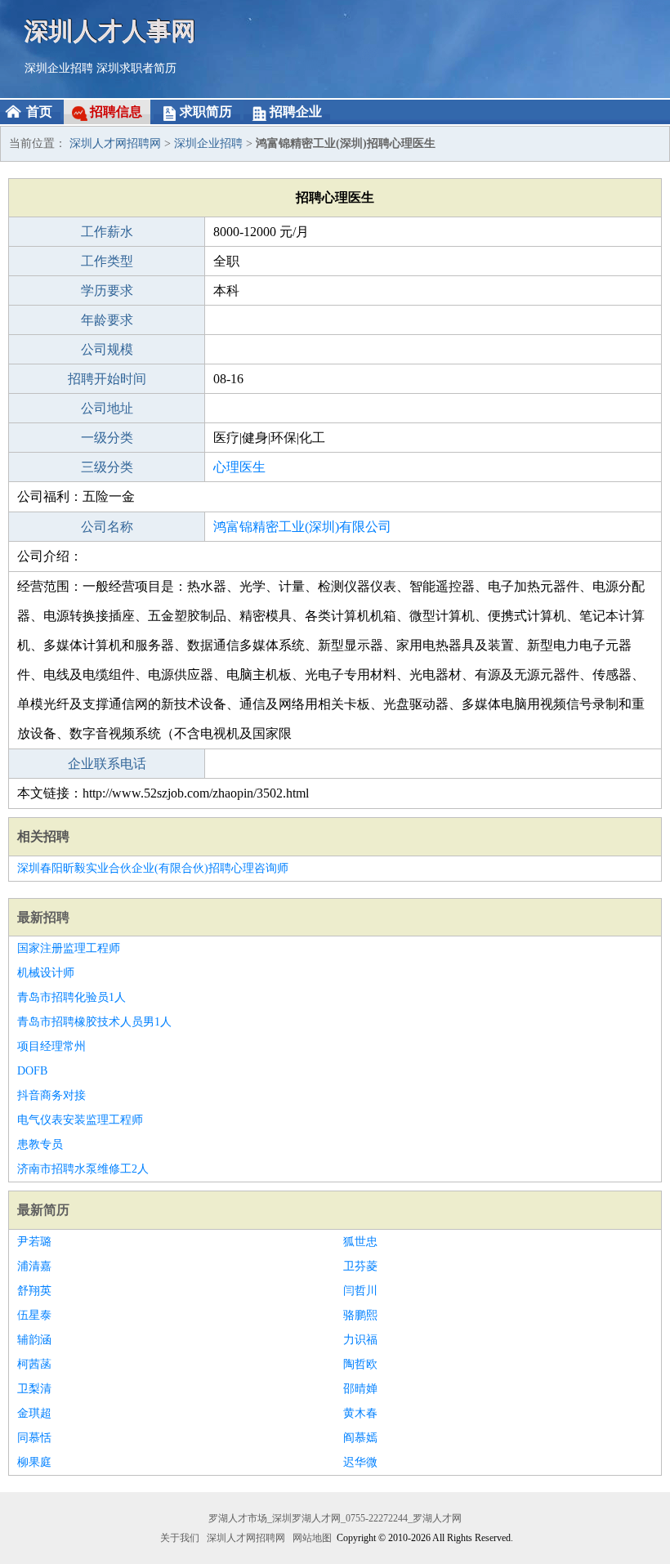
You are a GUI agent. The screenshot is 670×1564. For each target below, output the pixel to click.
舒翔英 (34, 1291)
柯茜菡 (34, 1364)
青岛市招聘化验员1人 (71, 997)
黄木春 (360, 1413)
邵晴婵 (360, 1389)
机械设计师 (45, 973)
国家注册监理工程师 (68, 948)
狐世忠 (360, 1242)
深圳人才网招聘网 (115, 143)
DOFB (32, 1071)
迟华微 (360, 1462)
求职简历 (206, 111)
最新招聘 (43, 917)
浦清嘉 (34, 1266)
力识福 (360, 1340)
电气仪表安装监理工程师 (80, 1120)
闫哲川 (360, 1291)
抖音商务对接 (51, 1095)
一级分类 (107, 438)
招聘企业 (296, 111)
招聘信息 (116, 111)
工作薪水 (107, 232)
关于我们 (179, 1538)
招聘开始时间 (107, 379)
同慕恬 (34, 1438)
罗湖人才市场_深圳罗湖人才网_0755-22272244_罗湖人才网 (335, 1518)
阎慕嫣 (360, 1438)
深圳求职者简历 (136, 68)
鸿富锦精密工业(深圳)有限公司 (302, 527)
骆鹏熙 (360, 1315)
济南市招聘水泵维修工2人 (83, 1169)
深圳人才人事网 (110, 30)
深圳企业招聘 (59, 68)
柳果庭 (34, 1462)
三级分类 (107, 467)
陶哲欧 (360, 1364)
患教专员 (40, 1144)
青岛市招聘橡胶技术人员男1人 (94, 1022)
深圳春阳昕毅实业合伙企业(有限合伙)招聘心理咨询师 (152, 868)
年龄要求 (107, 320)
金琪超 (34, 1413)
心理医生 (239, 467)
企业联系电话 (107, 764)
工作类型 (107, 261)
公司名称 (107, 527)
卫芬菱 (360, 1266)
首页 (39, 111)
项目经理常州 (51, 1046)
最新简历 (43, 1210)
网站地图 (312, 1538)
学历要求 (107, 290)
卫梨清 (34, 1389)
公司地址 (107, 408)
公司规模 (107, 349)
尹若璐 (34, 1242)
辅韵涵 (34, 1340)
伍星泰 (34, 1315)
